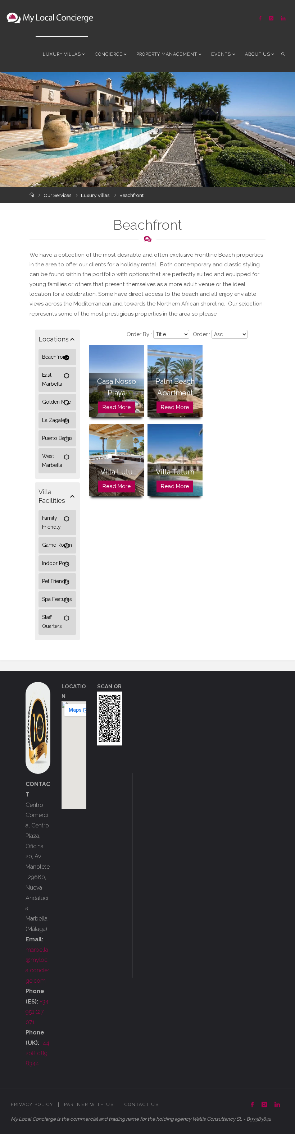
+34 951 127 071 (37, 1012)
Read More (117, 407)
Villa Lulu (116, 472)
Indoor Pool (56, 563)
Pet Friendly (55, 581)
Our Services (57, 195)
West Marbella (52, 460)
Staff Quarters (52, 621)
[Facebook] (260, 18)
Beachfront (54, 357)
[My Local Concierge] (50, 18)
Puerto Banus (57, 438)
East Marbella (52, 379)
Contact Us (141, 1104)
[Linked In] (283, 18)
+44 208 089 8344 (37, 1053)
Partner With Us (89, 1104)
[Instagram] (271, 18)
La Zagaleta (55, 420)
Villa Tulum (175, 472)
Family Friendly (51, 522)
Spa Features (57, 599)
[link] (283, 54)
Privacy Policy (32, 1104)
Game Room (57, 545)
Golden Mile (56, 402)
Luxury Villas (95, 195)
